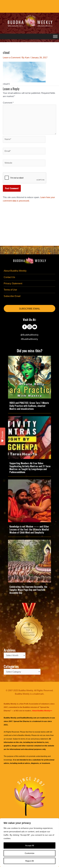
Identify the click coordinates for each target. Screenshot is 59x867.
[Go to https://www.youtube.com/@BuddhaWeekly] (34, 327)
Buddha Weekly (24, 735)
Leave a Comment (11, 57)
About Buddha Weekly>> (42, 711)
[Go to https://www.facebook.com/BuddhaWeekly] (24, 327)
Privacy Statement (13, 283)
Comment (8, 103)
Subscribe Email (12, 296)
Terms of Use (10, 290)
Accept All (29, 845)
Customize (29, 853)
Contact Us (9, 277)
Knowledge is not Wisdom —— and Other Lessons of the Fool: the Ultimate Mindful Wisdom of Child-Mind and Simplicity (29, 529)
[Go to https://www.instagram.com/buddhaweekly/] (29, 327)
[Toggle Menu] (55, 36)
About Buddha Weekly (15, 271)
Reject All (29, 861)
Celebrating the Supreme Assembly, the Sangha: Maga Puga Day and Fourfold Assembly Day (28, 589)
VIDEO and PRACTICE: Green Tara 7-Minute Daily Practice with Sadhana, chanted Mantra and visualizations (29, 405)
